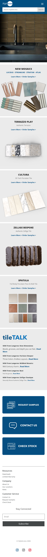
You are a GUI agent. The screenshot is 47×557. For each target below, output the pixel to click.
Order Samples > (29, 77)
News (4, 489)
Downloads (6, 474)
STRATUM (30, 72)
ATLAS (38, 72)
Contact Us (6, 497)
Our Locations (7, 487)
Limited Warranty (8, 477)
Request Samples (8, 500)
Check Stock (6, 502)
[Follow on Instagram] (17, 550)
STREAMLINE (20, 72)
